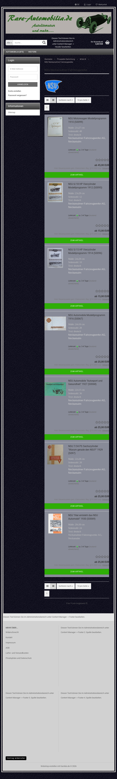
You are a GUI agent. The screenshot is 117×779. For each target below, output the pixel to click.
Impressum (11, 642)
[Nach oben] (108, 774)
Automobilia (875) (15, 52)
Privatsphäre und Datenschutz (19, 658)
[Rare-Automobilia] (58, 22)
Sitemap (11, 112)
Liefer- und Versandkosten (17, 653)
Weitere (32, 52)
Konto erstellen (14, 91)
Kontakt (9, 637)
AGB (7, 648)
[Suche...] (44, 42)
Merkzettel (102, 4)
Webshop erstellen (49, 766)
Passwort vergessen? (17, 95)
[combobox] (66, 100)
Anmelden (22, 84)
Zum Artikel (76, 175)
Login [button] (88, 4)
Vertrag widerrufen (16, 758)
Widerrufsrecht (12, 632)
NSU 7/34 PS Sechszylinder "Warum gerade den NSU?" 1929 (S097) (85, 450)
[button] (77, 4)
